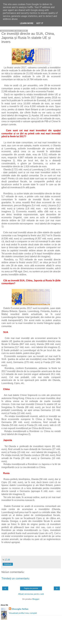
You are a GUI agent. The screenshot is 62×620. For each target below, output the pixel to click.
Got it (39, 23)
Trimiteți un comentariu (15, 578)
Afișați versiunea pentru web (31, 594)
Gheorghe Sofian (20, 609)
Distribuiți (7, 564)
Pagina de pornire (31, 588)
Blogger (35, 599)
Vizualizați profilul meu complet (23, 613)
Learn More (26, 23)
